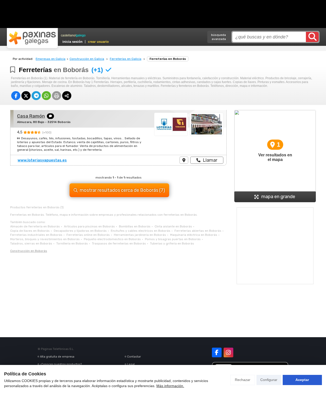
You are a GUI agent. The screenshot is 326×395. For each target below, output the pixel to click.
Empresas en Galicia (50, 59)
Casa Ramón (31, 116)
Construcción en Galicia (87, 59)
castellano (68, 35)
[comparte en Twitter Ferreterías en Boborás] (26, 95)
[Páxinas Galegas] (32, 38)
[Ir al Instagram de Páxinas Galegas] (228, 352)
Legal (131, 364)
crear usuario (98, 42)
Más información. (170, 386)
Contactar (134, 356)
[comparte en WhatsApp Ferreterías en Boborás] (46, 95)
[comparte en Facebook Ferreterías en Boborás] (15, 95)
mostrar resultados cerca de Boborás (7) (122, 190)
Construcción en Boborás (28, 251)
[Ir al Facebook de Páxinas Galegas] (217, 352)
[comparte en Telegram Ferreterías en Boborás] (36, 95)
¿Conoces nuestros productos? (61, 364)
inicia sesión (72, 42)
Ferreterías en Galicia (125, 59)
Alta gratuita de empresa (57, 356)
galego (81, 35)
